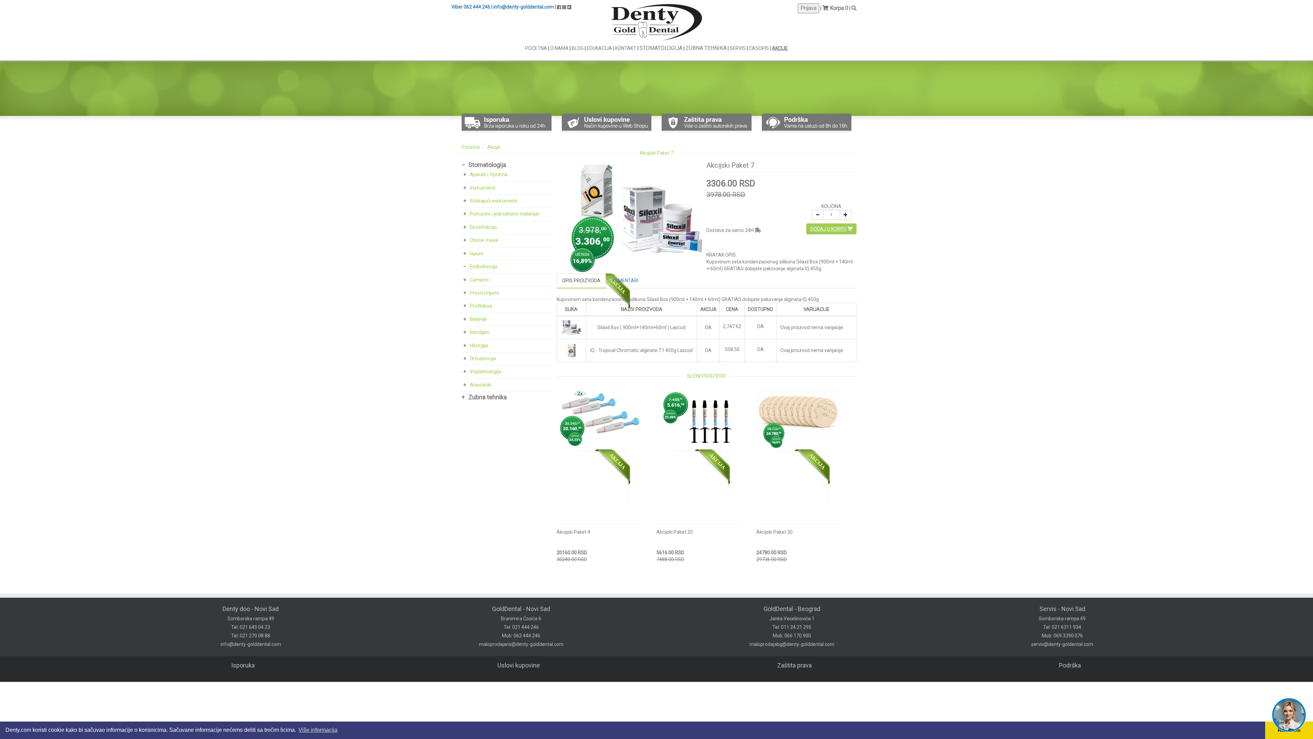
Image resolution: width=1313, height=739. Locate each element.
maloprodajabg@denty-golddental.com (792, 644)
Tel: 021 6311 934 (1062, 627)
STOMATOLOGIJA (660, 48)
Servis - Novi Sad (1062, 608)
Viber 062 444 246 (470, 7)
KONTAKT (626, 48)
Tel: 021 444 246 (521, 627)
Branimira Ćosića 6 (521, 618)
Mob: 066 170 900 (792, 635)
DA (760, 326)
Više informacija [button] (318, 730)
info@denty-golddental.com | (524, 7)
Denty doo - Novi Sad (251, 608)
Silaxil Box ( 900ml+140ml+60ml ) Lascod (641, 327)
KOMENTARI (625, 280)
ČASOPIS (759, 48)
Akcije (493, 147)
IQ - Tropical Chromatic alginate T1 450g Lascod (641, 350)
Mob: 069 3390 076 (1062, 635)
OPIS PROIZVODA (581, 280)
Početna (471, 147)
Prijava (808, 8)
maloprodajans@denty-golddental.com (521, 644)
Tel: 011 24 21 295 (791, 627)
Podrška (1070, 665)
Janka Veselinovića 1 (791, 618)
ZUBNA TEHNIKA (706, 48)
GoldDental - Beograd (792, 608)
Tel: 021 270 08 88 (250, 635)
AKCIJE (780, 48)
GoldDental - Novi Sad (521, 608)
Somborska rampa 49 (250, 618)
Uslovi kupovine (519, 665)
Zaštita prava (794, 665)
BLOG (578, 48)
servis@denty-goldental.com (1062, 644)
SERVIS (738, 48)
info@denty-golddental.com (251, 644)
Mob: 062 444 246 (521, 635)
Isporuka (243, 665)
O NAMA (560, 48)
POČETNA (536, 48)
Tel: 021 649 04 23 (250, 627)
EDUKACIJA (600, 48)
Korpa (837, 8)
